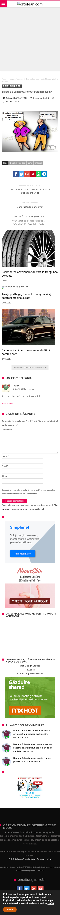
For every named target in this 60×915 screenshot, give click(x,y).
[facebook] (16, 174)
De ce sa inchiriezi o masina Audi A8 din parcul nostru (26, 352)
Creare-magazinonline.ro (30, 673)
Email (5, 466)
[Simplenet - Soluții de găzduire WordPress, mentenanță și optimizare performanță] (30, 542)
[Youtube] (41, 889)
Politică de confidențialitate (22, 859)
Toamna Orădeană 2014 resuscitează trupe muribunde (30, 189)
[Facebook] (19, 889)
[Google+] (33, 889)
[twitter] (21, 174)
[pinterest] (33, 174)
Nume (5, 456)
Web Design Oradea (30, 665)
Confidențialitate (28, 870)
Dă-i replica (8, 403)
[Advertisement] (30, 39)
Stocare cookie (44, 859)
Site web (5, 476)
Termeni (40, 870)
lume (30, 163)
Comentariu (8, 429)
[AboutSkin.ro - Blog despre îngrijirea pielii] (30, 587)
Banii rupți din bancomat (30, 204)
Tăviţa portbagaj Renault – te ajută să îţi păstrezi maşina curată (27, 295)
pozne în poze (16, 79)
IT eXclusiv (30, 669)
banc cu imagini (17, 163)
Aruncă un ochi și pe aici (29, 216)
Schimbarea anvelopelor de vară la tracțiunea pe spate (30, 273)
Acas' (4, 79)
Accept (9, 909)
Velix (16, 385)
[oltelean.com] (30, 4)
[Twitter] (27, 889)
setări (51, 903)
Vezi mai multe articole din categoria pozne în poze (28, 222)
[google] (27, 174)
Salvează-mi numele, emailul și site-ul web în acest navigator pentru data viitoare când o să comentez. (28, 492)
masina (38, 163)
